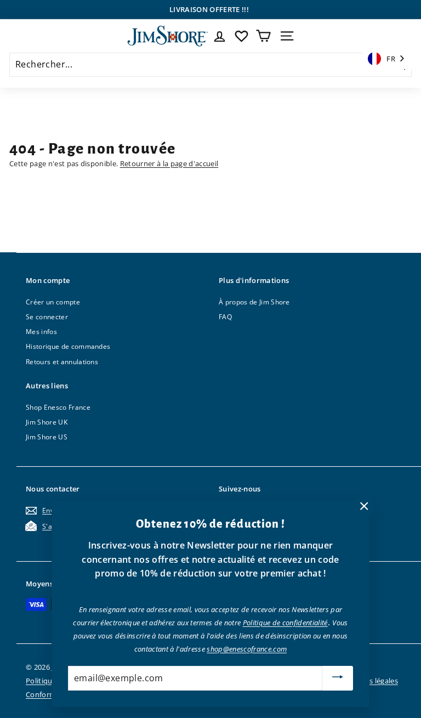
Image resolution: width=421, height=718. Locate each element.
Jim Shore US (46, 437)
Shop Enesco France (58, 407)
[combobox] (387, 59)
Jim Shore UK (46, 422)
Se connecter (47, 316)
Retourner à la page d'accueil (169, 163)
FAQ (225, 316)
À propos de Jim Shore (254, 302)
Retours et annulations (62, 361)
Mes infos (41, 331)
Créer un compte (53, 302)
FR (390, 59)
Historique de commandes (68, 346)
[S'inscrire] (337, 678)
